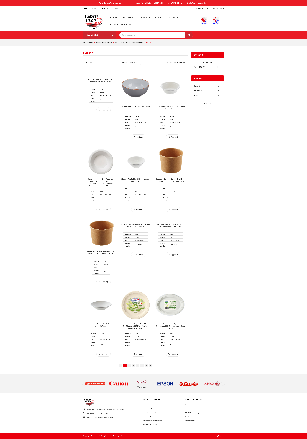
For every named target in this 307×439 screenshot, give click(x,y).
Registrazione (203, 8)
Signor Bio (197, 86)
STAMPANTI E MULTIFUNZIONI (152, 421)
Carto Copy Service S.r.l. (106, 436)
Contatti (176, 18)
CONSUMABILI (147, 409)
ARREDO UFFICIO (148, 417)
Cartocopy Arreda (121, 25)
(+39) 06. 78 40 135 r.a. (105, 414)
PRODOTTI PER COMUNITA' (104, 42)
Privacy (105, 8)
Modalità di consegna (193, 413)
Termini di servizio (90, 8)
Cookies (116, 8)
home (115, 18)
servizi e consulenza (153, 18)
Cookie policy (190, 417)
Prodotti (90, 42)
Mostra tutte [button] (208, 104)
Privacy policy (190, 421)
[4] (90, 61)
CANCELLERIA (147, 405)
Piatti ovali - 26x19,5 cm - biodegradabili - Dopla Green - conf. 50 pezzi (170, 326)
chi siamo (130, 18)
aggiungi (104, 110)
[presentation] (84, 384)
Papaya (221, 436)
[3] (86, 62)
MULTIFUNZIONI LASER (150, 425)
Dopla (196, 99)
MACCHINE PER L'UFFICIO (151, 413)
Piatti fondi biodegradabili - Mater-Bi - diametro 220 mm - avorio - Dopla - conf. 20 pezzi (135, 326)
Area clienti (219, 8)
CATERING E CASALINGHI (122, 42)
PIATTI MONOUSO (137, 42)
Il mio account (190, 405)
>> (151, 365)
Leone (196, 95)
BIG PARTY (198, 90)
